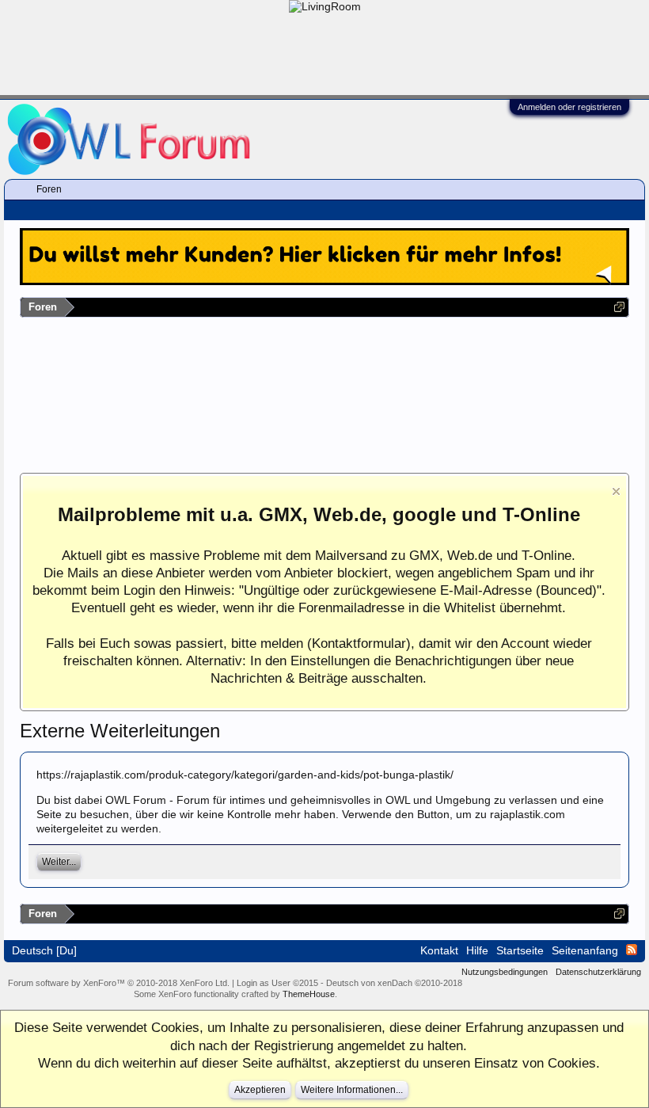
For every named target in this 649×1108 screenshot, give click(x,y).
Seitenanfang (585, 950)
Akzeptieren (260, 1089)
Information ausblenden (616, 491)
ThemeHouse (309, 994)
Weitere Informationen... (352, 1089)
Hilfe (477, 950)
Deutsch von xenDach (394, 983)
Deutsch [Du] (44, 950)
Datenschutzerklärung (598, 972)
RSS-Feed (631, 949)
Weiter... (59, 861)
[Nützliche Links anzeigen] (619, 307)
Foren (49, 189)
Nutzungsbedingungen (504, 972)
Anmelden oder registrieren (569, 107)
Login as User (277, 983)
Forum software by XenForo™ (119, 983)
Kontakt (439, 950)
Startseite (520, 950)
